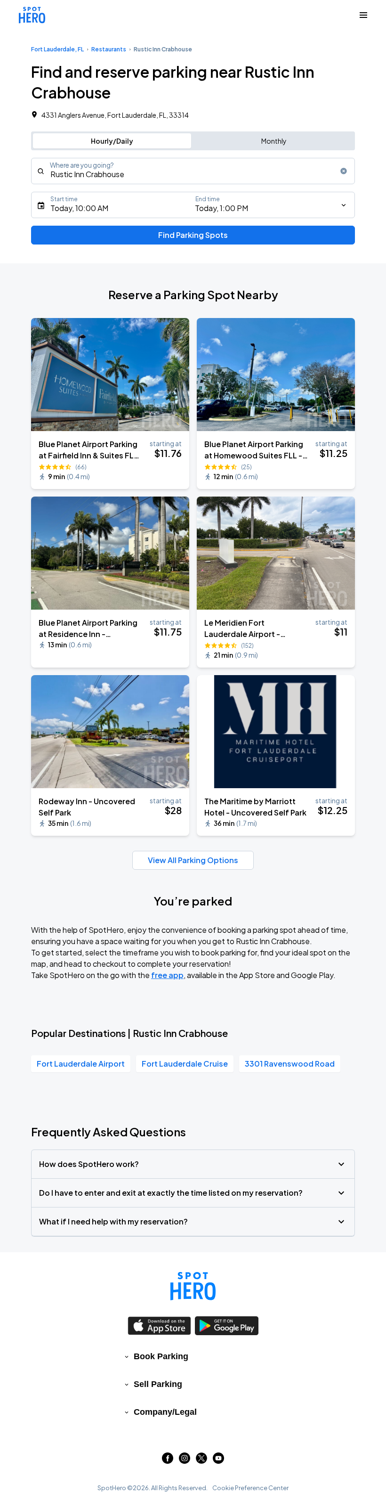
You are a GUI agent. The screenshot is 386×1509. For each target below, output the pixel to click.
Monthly (274, 141)
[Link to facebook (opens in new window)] (167, 1461)
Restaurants (108, 49)
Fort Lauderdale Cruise (185, 1064)
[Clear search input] (343, 171)
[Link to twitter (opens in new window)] (201, 1461)
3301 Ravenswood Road (290, 1064)
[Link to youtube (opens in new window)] (218, 1461)
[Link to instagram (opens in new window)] (184, 1461)
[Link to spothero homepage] (193, 1286)
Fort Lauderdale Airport (81, 1064)
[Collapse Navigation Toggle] (363, 15)
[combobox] (193, 171)
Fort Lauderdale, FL (57, 49)
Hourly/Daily (112, 141)
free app (167, 975)
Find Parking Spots (193, 235)
